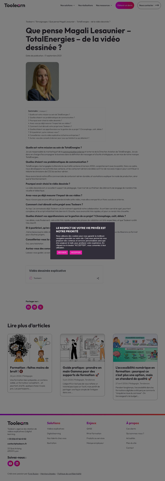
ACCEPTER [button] (75, 252)
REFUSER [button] (62, 252)
